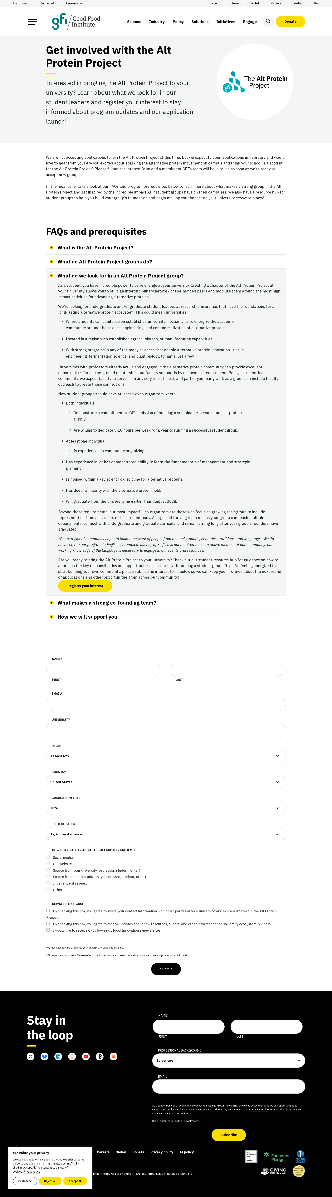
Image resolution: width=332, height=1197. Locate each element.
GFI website (62, 864)
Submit (166, 969)
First (56, 680)
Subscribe (229, 1135)
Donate (290, 21)
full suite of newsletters (184, 1121)
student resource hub (217, 559)
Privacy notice (31, 1171)
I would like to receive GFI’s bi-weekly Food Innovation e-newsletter (106, 930)
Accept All (75, 1181)
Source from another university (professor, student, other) (99, 877)
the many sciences (138, 349)
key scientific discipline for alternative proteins (140, 479)
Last (179, 680)
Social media (63, 857)
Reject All (50, 1181)
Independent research (71, 883)
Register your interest (85, 586)
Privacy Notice (107, 955)
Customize (25, 1181)
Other (57, 890)
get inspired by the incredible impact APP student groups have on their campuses (153, 192)
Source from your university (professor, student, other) (96, 870)
